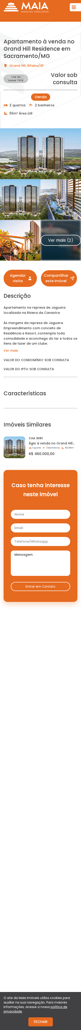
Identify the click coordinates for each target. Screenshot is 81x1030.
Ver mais (11, 350)
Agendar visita (18, 278)
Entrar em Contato (40, 586)
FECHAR (40, 1021)
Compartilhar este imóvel (56, 278)
